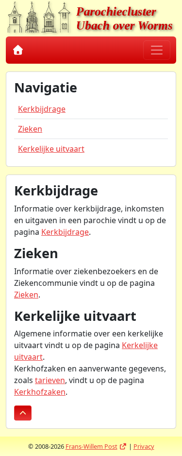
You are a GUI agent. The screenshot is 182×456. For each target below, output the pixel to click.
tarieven (50, 380)
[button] (23, 413)
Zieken (30, 128)
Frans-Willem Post (96, 446)
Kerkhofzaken (40, 391)
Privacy (143, 446)
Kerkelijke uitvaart (51, 148)
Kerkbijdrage (42, 109)
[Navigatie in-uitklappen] (156, 50)
